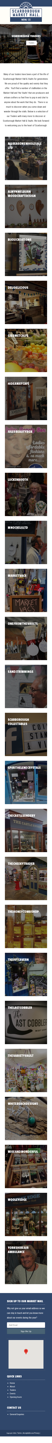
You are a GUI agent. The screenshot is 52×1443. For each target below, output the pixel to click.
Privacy (36, 1433)
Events (12, 1393)
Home (22, 43)
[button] (26, 1352)
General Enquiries (17, 1414)
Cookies (9, 1440)
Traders (13, 1390)
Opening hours (16, 1397)
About (12, 1386)
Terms (19, 1433)
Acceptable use (28, 1433)
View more (26, 158)
